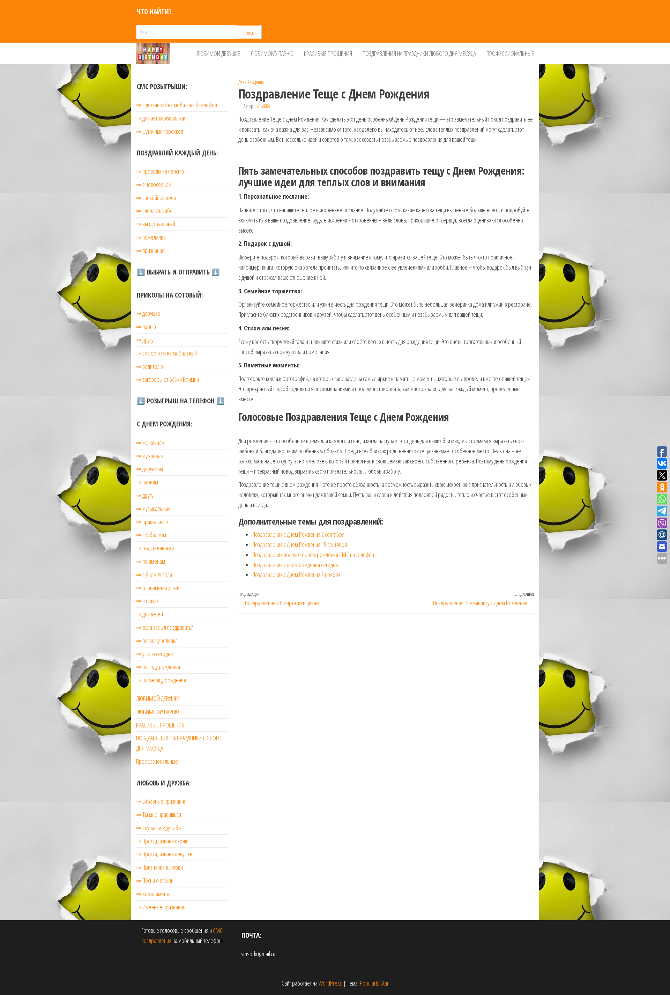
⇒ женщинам (150, 442)
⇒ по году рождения (158, 667)
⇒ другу (145, 340)
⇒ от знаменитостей (157, 588)
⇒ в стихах (147, 601)
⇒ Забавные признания (161, 801)
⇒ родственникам (155, 548)
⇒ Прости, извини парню (162, 841)
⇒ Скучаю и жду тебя (158, 828)
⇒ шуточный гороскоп (159, 131)
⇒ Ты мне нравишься (158, 814)
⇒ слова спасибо (154, 210)
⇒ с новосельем (154, 184)
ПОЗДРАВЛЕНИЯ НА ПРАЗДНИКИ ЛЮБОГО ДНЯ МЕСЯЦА (419, 53)
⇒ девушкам (149, 468)
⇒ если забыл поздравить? (164, 627)
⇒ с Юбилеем (151, 535)
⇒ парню (146, 326)
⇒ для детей (149, 614)
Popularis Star (374, 983)
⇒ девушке (148, 313)
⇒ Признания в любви (159, 867)
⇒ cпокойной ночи (156, 197)
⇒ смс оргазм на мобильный (166, 353)
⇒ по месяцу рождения (161, 680)
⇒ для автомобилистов (160, 118)
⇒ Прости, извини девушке (164, 854)
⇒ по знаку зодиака (157, 640)
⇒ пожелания (151, 237)
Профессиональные (510, 53)
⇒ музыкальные (153, 508)
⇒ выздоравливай (155, 224)
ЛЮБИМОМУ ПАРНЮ (272, 53)
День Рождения (251, 82)
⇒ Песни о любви (154, 880)
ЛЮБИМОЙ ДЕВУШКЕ (218, 53)
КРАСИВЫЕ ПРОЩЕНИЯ (328, 53)
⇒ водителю (149, 366)
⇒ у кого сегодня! (155, 654)
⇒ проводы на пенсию (160, 171)
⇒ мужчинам (150, 456)
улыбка (263, 106)
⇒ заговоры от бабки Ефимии (167, 379)
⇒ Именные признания (160, 907)
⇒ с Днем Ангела (154, 574)
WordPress (330, 983)
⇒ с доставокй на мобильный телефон (176, 105)
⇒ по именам (150, 561)
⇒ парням (147, 482)
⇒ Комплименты (153, 894)
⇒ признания (150, 250)
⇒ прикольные (152, 522)
